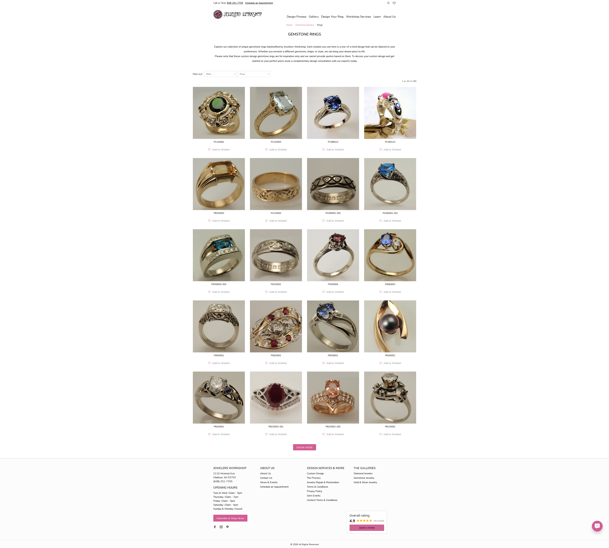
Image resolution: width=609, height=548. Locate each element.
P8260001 (390, 355)
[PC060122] (390, 113)
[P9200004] (333, 255)
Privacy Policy (314, 491)
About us (389, 17)
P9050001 (219, 355)
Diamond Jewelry (363, 473)
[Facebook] (214, 527)
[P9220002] (276, 255)
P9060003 (390, 284)
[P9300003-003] (219, 255)
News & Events (269, 482)
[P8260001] (390, 326)
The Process (314, 478)
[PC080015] (333, 113)
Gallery (314, 17)
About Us (265, 473)
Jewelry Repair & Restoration (323, 482)
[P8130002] (390, 398)
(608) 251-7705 (222, 481)
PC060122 (390, 141)
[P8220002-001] (276, 398)
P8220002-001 (275, 426)
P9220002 (276, 284)
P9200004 (333, 284)
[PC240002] (219, 113)
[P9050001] (219, 326)
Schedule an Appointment (274, 487)
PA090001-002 (333, 213)
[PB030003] (219, 184)
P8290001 (333, 355)
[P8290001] (333, 326)
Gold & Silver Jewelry (365, 482)
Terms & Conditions (317, 487)
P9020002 (276, 355)
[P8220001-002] (333, 398)
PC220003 (276, 141)
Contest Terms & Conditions (322, 500)
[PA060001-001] (390, 184)
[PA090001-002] (333, 184)
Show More (304, 447)
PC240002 (219, 141)
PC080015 (333, 141)
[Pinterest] (227, 527)
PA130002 (276, 213)
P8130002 (390, 426)
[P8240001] (219, 398)
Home (289, 24)
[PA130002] (276, 184)
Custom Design (315, 473)
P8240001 (219, 426)
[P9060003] (390, 255)
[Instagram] (221, 527)
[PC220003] (276, 113)
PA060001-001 (390, 213)
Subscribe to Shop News (230, 518)
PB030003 (219, 213)
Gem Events (314, 495)
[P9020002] (276, 326)
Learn (377, 17)
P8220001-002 (333, 426)
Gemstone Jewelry (304, 24)
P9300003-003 (218, 284)
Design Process (296, 17)
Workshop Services (358, 17)
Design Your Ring (332, 17)
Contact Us (266, 478)
